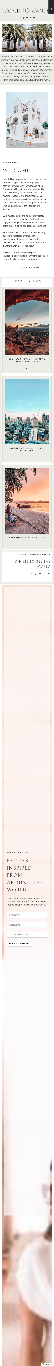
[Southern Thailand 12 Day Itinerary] (27, 411)
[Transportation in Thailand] (27, 501)
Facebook (8, 256)
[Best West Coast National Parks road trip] (27, 322)
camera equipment (12, 242)
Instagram (31, 252)
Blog (32, 80)
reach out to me (22, 232)
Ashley (11, 179)
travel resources (33, 196)
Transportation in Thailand (27, 538)
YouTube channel (26, 256)
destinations (35, 66)
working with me (13, 246)
